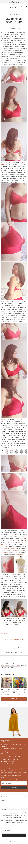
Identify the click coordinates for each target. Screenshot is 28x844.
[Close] (25, 812)
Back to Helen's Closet (15, 639)
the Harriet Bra (20, 554)
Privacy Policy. (17, 779)
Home (9, 14)
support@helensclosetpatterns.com (10, 665)
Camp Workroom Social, (9, 548)
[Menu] (2, 6)
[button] (22, 6)
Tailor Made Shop (11, 542)
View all (14, 699)
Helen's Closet (15, 14)
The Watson (23, 538)
